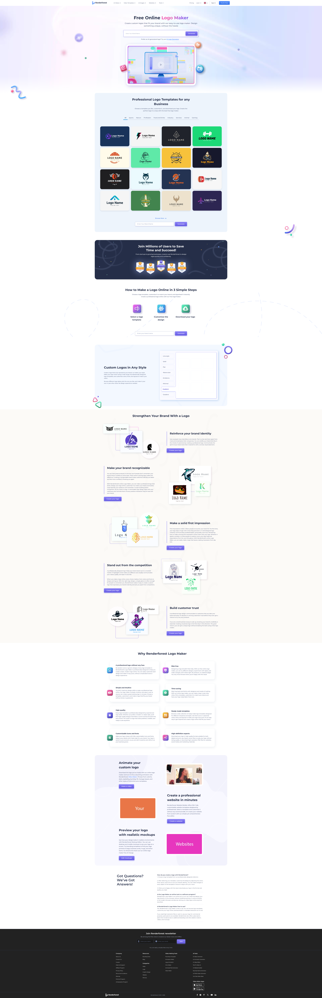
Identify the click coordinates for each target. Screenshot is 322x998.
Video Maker (132, 777)
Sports (131, 118)
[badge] (140, 268)
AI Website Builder (197, 967)
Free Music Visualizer (170, 956)
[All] (114, 136)
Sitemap (118, 976)
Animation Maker (169, 959)
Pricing (192, 3)
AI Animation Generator (199, 959)
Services (179, 118)
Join (181, 941)
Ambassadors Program (122, 982)
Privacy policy (119, 970)
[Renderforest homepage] (99, 3)
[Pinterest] (204, 995)
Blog (144, 959)
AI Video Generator (198, 956)
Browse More (159, 218)
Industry (170, 118)
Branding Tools (146, 956)
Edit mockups (126, 858)
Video (144, 966)
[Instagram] (200, 995)
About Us (118, 956)
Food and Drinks (159, 118)
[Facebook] (197, 995)
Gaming (194, 118)
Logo (144, 969)
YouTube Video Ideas (198, 976)
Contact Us (119, 959)
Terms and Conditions (121, 973)
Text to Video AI (197, 965)
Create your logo (175, 450)
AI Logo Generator (172, 39)
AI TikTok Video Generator (199, 973)
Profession (147, 118)
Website (145, 975)
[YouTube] (212, 995)
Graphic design (146, 972)
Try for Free (224, 3)
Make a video (126, 786)
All (125, 118)
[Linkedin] (215, 995)
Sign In (213, 3)
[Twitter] (208, 995)
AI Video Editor (196, 962)
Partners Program (120, 979)
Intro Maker (168, 965)
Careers (118, 962)
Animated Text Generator (171, 967)
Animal (186, 118)
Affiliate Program (120, 967)
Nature (138, 118)
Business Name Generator (199, 970)
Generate (191, 33)
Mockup (145, 977)
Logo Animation (169, 962)
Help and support (120, 965)
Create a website (176, 821)
